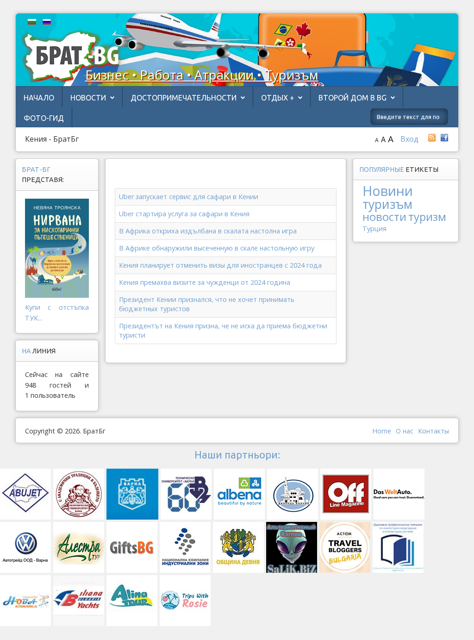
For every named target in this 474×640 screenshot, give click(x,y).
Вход (409, 139)
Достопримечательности (184, 98)
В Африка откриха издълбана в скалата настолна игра (208, 230)
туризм (427, 216)
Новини (387, 191)
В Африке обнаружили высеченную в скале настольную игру (216, 248)
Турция (374, 228)
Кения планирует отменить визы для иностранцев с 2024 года (220, 265)
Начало (39, 98)
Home (381, 431)
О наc (404, 431)
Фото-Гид (44, 118)
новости (384, 216)
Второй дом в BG (352, 98)
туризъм (387, 204)
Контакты (433, 431)
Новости (88, 98)
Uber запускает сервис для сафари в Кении (188, 196)
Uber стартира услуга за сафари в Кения (184, 213)
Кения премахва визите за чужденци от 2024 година (204, 282)
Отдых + (277, 98)
